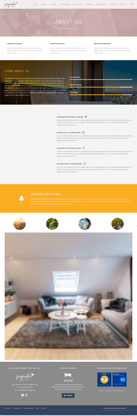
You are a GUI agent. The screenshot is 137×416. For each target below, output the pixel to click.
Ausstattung (78, 4)
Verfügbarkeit (101, 4)
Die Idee (43, 4)
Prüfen (69, 395)
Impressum (17, 408)
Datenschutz (28, 408)
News (122, 4)
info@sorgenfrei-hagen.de (26, 390)
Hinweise (90, 4)
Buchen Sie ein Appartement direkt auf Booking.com (112, 390)
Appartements (65, 4)
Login (43, 408)
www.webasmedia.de (127, 410)
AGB (37, 408)
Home (35, 4)
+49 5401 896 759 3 (26, 387)
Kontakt (113, 4)
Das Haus (53, 4)
